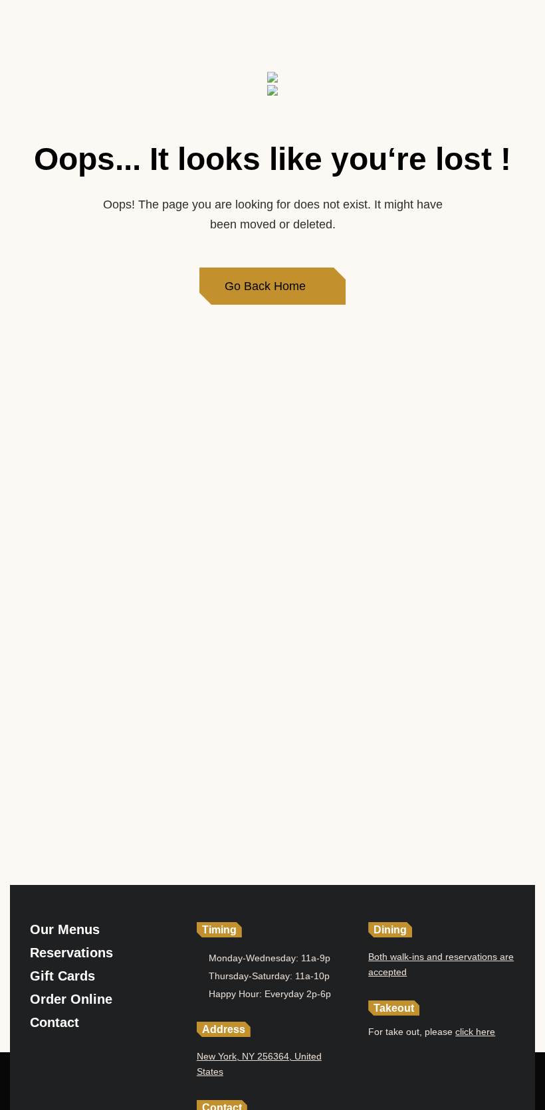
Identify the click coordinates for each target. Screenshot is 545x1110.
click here (475, 1031)
